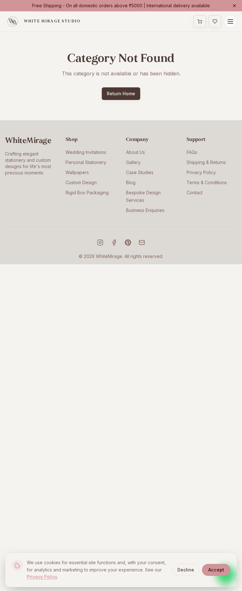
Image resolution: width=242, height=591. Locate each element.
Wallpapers (77, 172)
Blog (130, 182)
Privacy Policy (201, 172)
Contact (195, 192)
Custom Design (81, 182)
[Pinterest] (128, 242)
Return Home (121, 93)
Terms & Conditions (207, 182)
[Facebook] (114, 242)
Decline (185, 569)
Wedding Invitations (86, 152)
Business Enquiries (145, 210)
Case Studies (139, 172)
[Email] (142, 242)
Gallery (133, 162)
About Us (135, 152)
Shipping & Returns (206, 162)
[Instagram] (100, 242)
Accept (216, 569)
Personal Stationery (86, 162)
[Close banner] (234, 5)
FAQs (192, 152)
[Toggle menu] (230, 21)
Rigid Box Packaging (87, 192)
